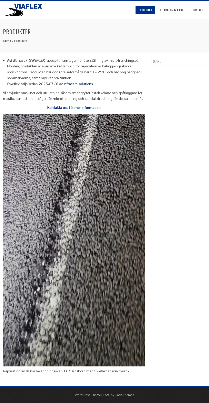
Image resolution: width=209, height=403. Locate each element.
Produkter (145, 10)
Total (106, 395)
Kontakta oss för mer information (74, 107)
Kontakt (198, 10)
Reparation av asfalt (172, 10)
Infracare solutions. (78, 83)
